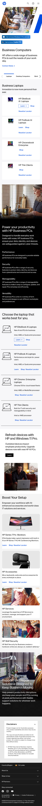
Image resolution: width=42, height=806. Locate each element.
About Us (5, 770)
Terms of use (6, 797)
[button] (21, 724)
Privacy (17, 795)
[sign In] (33, 3)
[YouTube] (12, 791)
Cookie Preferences (28, 795)
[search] (28, 3)
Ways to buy (6, 776)
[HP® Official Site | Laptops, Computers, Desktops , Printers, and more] (4, 3)
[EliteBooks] (27, 336)
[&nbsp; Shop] (21, 149)
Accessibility (6, 795)
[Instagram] (7, 791)
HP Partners (6, 782)
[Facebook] (3, 791)
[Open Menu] (38, 3)
